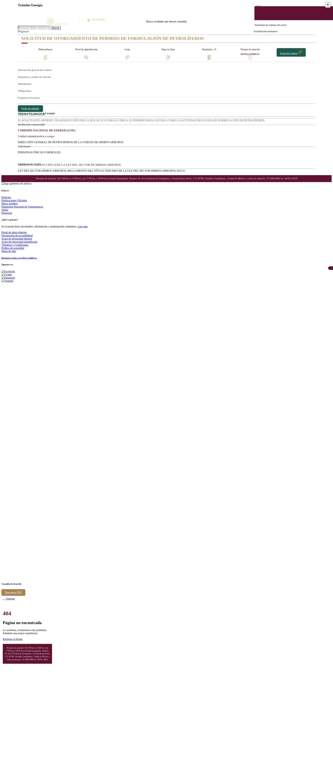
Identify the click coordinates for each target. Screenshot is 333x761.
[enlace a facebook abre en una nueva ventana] (8, 271)
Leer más (83, 226)
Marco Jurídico (9, 203)
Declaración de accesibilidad (17, 235)
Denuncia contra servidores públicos (19, 258)
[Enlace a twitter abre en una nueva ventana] (6, 274)
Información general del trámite (35, 70)
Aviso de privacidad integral (16, 238)
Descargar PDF (13, 592)
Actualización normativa (266, 31)
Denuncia (6, 212)
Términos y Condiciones (14, 244)
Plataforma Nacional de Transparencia (22, 206)
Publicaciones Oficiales (14, 200)
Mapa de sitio (8, 251)
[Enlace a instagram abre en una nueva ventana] (8, 277)
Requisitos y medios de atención (34, 77)
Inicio (259, 6)
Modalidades (24, 84)
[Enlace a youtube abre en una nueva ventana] (7, 280)
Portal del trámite (289, 53)
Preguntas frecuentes (29, 98)
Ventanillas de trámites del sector (270, 25)
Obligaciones (24, 91)
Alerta (4, 209)
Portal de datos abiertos (14, 232)
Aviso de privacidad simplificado (19, 241)
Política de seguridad (12, 248)
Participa (6, 197)
